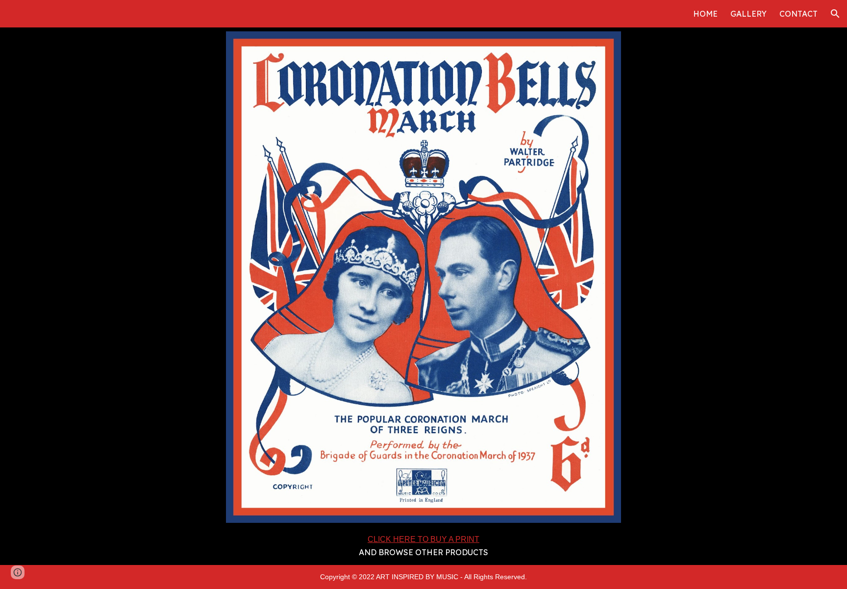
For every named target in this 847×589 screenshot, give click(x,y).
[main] (423, 546)
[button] (835, 13)
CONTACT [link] (798, 14)
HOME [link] (705, 14)
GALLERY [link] (748, 14)
